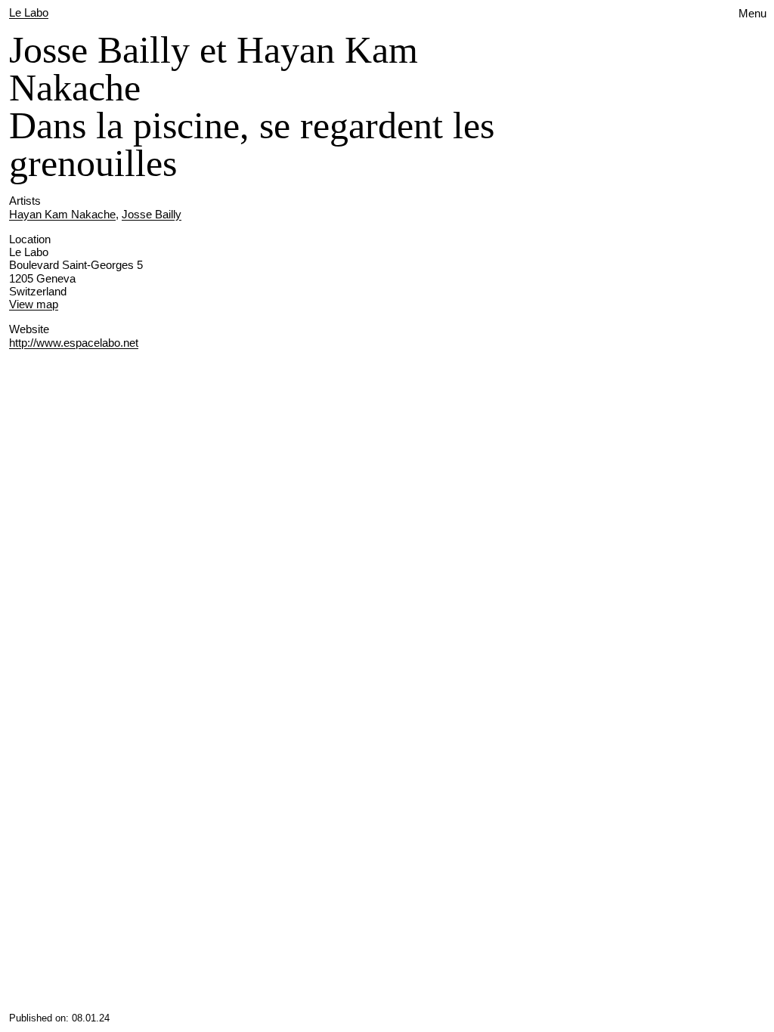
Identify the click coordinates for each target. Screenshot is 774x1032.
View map (33, 304)
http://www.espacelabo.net (73, 342)
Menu (752, 13)
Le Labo (28, 12)
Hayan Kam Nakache (62, 214)
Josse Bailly (151, 214)
